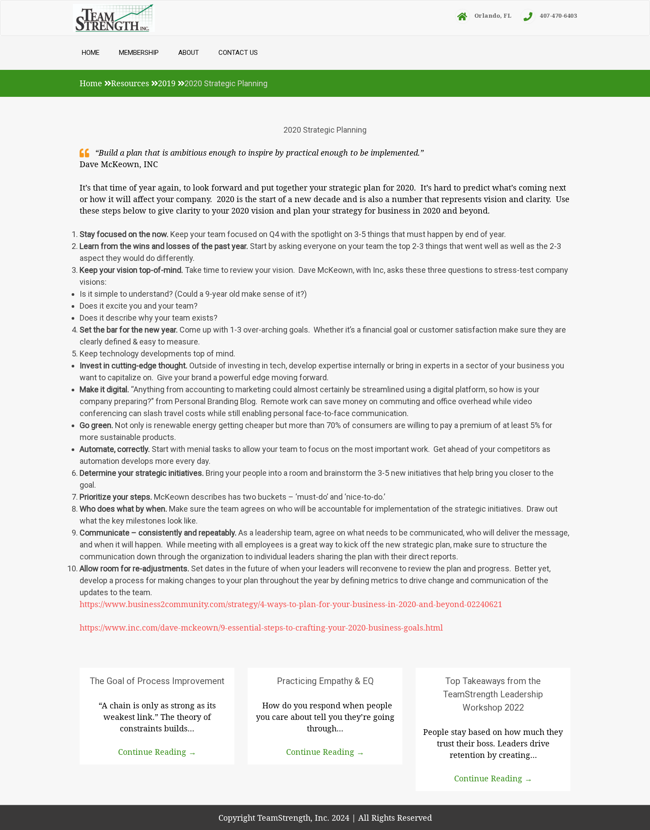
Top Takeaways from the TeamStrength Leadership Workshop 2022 (493, 694)
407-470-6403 (558, 15)
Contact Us (238, 53)
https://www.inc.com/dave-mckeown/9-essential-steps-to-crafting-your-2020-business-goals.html (261, 627)
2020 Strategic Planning (325, 129)
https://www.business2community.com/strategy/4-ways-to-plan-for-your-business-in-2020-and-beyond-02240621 (291, 604)
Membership (139, 53)
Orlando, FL (493, 15)
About (188, 53)
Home (90, 53)
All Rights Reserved (395, 817)
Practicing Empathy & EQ (325, 681)
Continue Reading (157, 751)
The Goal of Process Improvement (157, 681)
